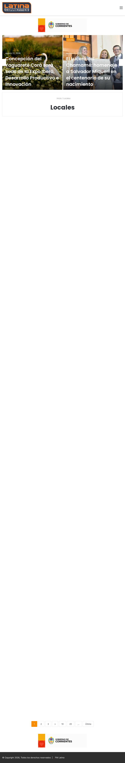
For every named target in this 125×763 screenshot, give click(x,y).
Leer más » (13, 219)
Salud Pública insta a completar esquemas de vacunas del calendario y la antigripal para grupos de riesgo (62, 658)
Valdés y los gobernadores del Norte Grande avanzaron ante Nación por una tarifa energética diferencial (61, 340)
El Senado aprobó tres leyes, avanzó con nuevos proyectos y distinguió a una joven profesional (101, 147)
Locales (9, 40)
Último (88, 724)
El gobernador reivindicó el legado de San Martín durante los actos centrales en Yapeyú (100, 655)
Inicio (59, 98)
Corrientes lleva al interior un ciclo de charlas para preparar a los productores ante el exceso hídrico (21, 257)
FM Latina (59, 757)
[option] (62, 62)
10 (62, 724)
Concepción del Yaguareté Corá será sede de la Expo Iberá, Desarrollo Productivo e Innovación (32, 71)
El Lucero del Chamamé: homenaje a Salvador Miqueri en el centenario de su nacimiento (91, 71)
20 (70, 724)
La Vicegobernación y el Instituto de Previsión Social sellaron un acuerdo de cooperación (103, 254)
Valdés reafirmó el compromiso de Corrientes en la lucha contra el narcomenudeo (20, 655)
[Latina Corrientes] (16, 7)
